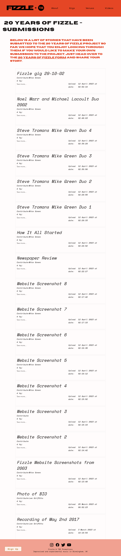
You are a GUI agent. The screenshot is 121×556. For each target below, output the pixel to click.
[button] (13, 549)
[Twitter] (63, 545)
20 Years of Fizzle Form (42, 57)
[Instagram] (51, 545)
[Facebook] (57, 545)
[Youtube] (69, 545)
